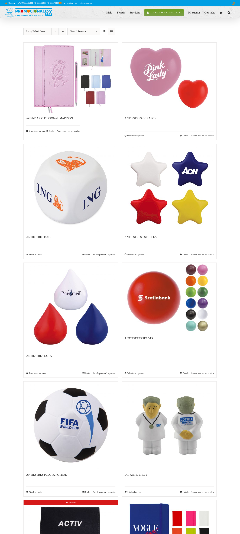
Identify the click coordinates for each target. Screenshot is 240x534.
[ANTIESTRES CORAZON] (169, 78)
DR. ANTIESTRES (136, 474)
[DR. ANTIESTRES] (169, 425)
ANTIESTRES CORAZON (141, 118)
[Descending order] (63, 31)
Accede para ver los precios (68, 131)
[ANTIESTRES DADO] (71, 188)
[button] (229, 12)
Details (51, 131)
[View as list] (111, 31)
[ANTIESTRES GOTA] (71, 306)
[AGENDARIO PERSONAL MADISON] (71, 78)
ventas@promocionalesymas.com (78, 3)
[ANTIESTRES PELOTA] (169, 298)
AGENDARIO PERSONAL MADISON (49, 118)
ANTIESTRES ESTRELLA (141, 237)
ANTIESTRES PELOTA (139, 338)
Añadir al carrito (35, 254)
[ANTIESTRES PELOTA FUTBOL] (71, 425)
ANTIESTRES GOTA (39, 355)
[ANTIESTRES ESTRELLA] (169, 188)
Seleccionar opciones (37, 131)
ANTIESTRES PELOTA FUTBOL (46, 474)
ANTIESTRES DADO (39, 237)
